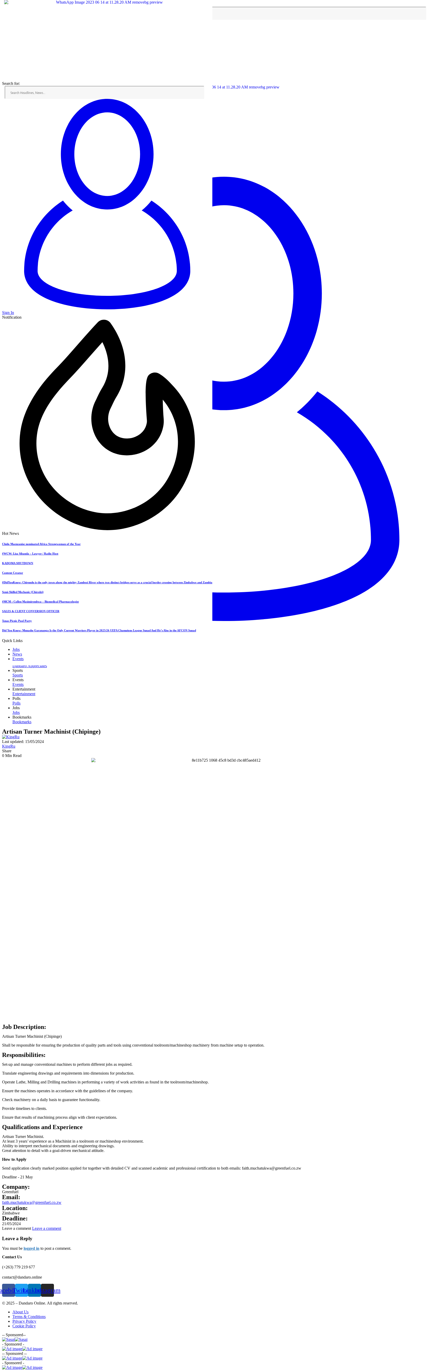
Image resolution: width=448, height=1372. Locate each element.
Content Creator (12, 572)
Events (18, 659)
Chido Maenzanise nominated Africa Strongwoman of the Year (41, 543)
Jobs (16, 649)
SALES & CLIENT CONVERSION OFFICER (30, 611)
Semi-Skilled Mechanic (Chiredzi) (23, 591)
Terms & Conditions (29, 1316)
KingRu (8, 746)
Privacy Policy (24, 1321)
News (17, 654)
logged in (31, 1248)
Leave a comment (46, 1228)
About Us (20, 1312)
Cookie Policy (24, 1326)
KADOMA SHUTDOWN (17, 563)
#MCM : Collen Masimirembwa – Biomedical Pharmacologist (40, 601)
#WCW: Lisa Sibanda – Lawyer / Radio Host (30, 553)
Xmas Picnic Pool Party (17, 620)
